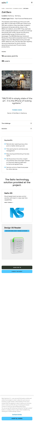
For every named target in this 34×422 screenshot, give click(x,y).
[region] (17, 409)
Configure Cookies (17, 414)
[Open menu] (31, 2)
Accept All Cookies (17, 418)
